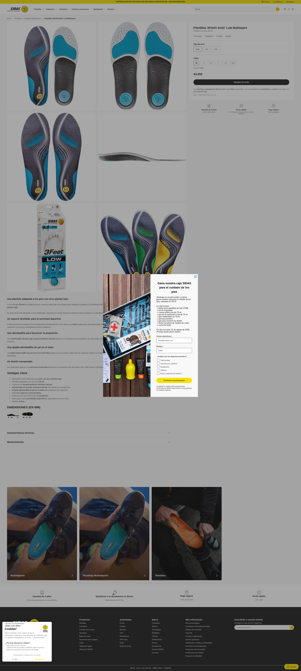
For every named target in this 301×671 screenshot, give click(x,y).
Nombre (159, 346)
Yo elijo (14, 659)
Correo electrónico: (164, 336)
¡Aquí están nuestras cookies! (16, 645)
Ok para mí (39, 659)
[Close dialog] (195, 276)
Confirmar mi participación (174, 380)
